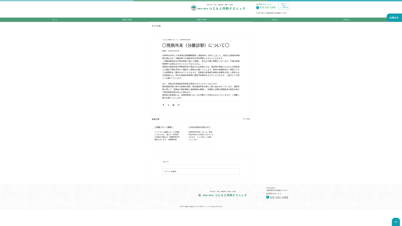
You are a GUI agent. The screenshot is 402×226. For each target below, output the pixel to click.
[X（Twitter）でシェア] (168, 105)
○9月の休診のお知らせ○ (199, 127)
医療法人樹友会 (202, 8)
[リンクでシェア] (179, 105)
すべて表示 (246, 119)
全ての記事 (156, 26)
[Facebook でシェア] (163, 105)
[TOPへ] (396, 222)
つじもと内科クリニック (227, 8)
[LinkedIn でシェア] (174, 105)
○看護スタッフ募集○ (163, 127)
